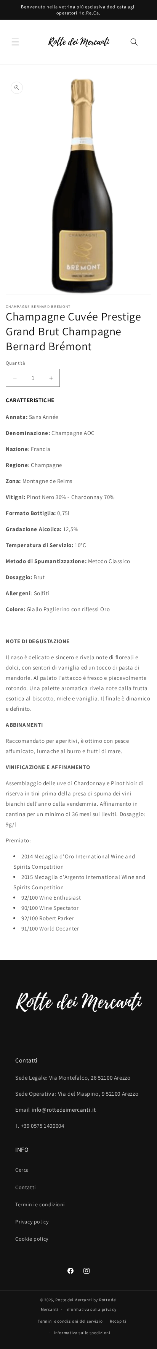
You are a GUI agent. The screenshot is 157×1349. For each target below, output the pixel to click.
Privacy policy (31, 1221)
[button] (15, 42)
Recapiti (118, 1321)
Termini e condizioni (40, 1204)
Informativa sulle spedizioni (82, 1332)
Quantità (15, 363)
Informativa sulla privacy (91, 1309)
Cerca (22, 1169)
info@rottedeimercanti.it (64, 1109)
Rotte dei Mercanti (73, 1299)
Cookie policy (31, 1238)
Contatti (25, 1187)
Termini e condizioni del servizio (70, 1321)
